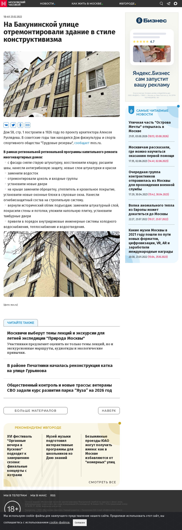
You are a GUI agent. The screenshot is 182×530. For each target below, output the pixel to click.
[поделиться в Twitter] (13, 125)
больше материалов (35, 410)
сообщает (81, 143)
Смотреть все (102, 482)
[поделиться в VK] (6, 125)
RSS (52, 495)
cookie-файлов (59, 522)
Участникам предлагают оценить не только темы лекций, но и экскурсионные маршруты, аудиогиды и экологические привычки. (60, 348)
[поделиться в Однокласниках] (20, 125)
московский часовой (17, 3)
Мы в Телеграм (15, 495)
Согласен (80, 522)
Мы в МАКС (38, 495)
